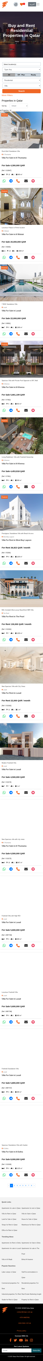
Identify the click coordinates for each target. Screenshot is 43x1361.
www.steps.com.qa (24, 1323)
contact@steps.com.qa (24, 1312)
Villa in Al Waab (7, 1259)
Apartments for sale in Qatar (11, 1208)
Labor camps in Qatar (9, 1272)
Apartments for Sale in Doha (31, 1243)
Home (17, 41)
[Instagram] (31, 1340)
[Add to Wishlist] (34, 180)
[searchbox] (21, 64)
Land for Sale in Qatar (9, 1219)
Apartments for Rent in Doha (11, 1243)
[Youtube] (21, 1340)
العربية (32, 4)
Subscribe (36, 1350)
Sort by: (4, 106)
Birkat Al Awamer (27, 1259)
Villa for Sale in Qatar (29, 1214)
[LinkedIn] (26, 1340)
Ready (33, 75)
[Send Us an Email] (27, 180)
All (9, 75)
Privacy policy (21, 1331)
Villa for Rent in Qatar (9, 1214)
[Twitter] (15, 1340)
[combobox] (21, 64)
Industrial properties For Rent (11, 1294)
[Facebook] (10, 1340)
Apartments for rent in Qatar (31, 1208)
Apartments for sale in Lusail (11, 1248)
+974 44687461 (24, 1317)
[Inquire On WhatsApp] (5, 180)
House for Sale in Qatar (29, 1219)
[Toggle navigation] (38, 4)
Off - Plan (21, 75)
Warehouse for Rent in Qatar (31, 1225)
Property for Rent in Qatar (30, 1300)
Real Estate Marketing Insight (31, 1294)
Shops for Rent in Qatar (9, 1225)
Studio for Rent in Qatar (9, 1300)
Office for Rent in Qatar (9, 1230)
